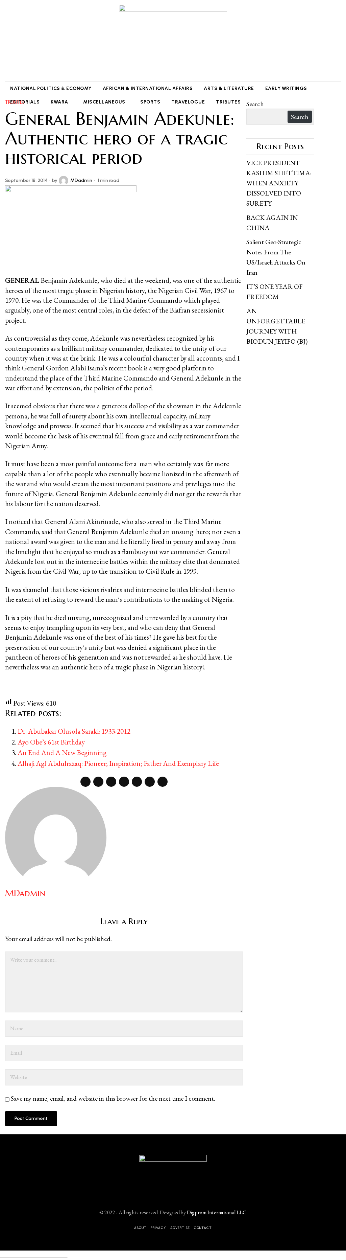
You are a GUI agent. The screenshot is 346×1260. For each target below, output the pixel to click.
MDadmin (81, 180)
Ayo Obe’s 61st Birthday (51, 742)
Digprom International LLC (216, 1212)
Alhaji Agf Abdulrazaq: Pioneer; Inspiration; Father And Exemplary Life (118, 763)
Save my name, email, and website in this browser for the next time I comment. (113, 1098)
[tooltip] (9, 41)
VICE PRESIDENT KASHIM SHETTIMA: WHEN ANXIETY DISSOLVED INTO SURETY (279, 183)
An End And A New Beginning (62, 752)
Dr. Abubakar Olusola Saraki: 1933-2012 (74, 731)
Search (255, 103)
